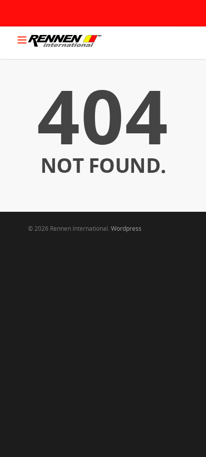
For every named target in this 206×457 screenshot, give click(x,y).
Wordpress (126, 228)
